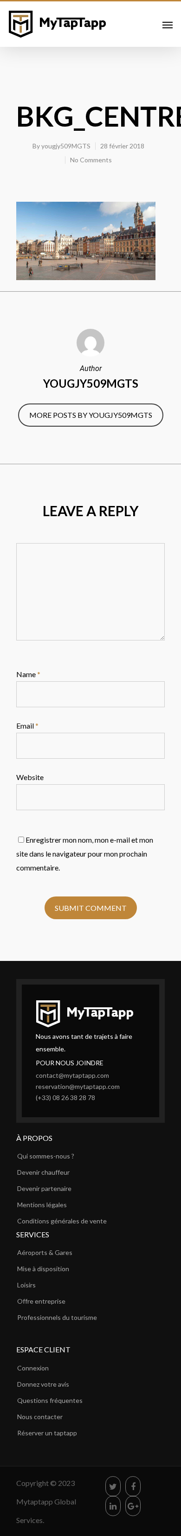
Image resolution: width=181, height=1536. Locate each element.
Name (28, 674)
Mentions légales (42, 1205)
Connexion (33, 1368)
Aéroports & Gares (44, 1252)
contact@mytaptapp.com (72, 1075)
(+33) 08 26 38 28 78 (65, 1097)
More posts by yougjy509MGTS (90, 414)
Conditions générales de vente (62, 1221)
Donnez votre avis (43, 1384)
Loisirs (26, 1285)
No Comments (91, 160)
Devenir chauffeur (43, 1172)
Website (30, 777)
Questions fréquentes (50, 1400)
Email (27, 725)
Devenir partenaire (44, 1188)
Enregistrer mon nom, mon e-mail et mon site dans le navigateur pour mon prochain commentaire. (84, 853)
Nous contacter (40, 1417)
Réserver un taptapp (47, 1433)
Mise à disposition (43, 1269)
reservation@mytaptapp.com (78, 1086)
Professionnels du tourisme (57, 1317)
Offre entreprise (41, 1301)
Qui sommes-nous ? (45, 1156)
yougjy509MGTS (65, 146)
